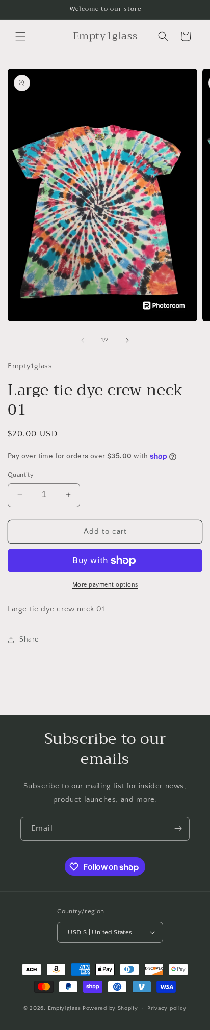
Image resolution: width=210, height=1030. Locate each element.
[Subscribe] (178, 829)
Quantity (21, 474)
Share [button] (29, 639)
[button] (20, 36)
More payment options (105, 584)
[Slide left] (82, 340)
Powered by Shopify (110, 1008)
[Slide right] (127, 340)
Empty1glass (65, 1008)
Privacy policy (167, 1008)
